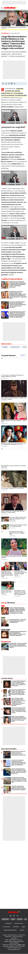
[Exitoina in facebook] (14, 916)
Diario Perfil (5, 919)
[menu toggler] (2, 8)
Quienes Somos (19, 923)
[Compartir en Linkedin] (12, 83)
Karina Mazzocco (15, 347)
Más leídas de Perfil (9, 749)
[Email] (14, 84)
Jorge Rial (19, 89)
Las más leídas (7, 678)
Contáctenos (6, 926)
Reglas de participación (10, 930)
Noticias (20, 919)
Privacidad (16, 926)
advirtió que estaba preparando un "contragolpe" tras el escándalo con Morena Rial (14, 93)
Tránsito (22, 930)
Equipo (23, 926)
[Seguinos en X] (17, 916)
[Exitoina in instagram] (10, 916)
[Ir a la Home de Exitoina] (11, 8)
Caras (13, 919)
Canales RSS (8, 923)
